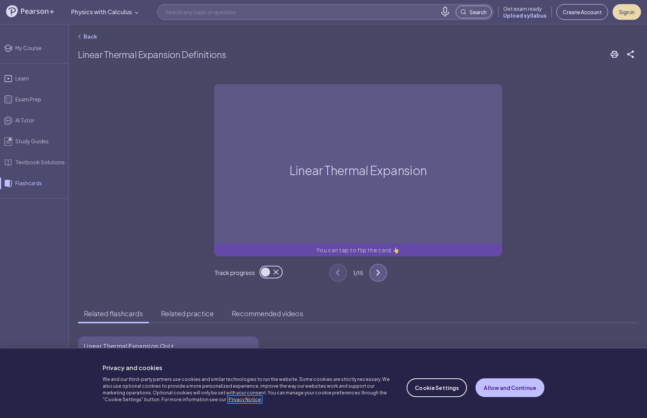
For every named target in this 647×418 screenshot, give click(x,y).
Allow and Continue (510, 387)
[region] (323, 383)
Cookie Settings (437, 387)
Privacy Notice (245, 399)
